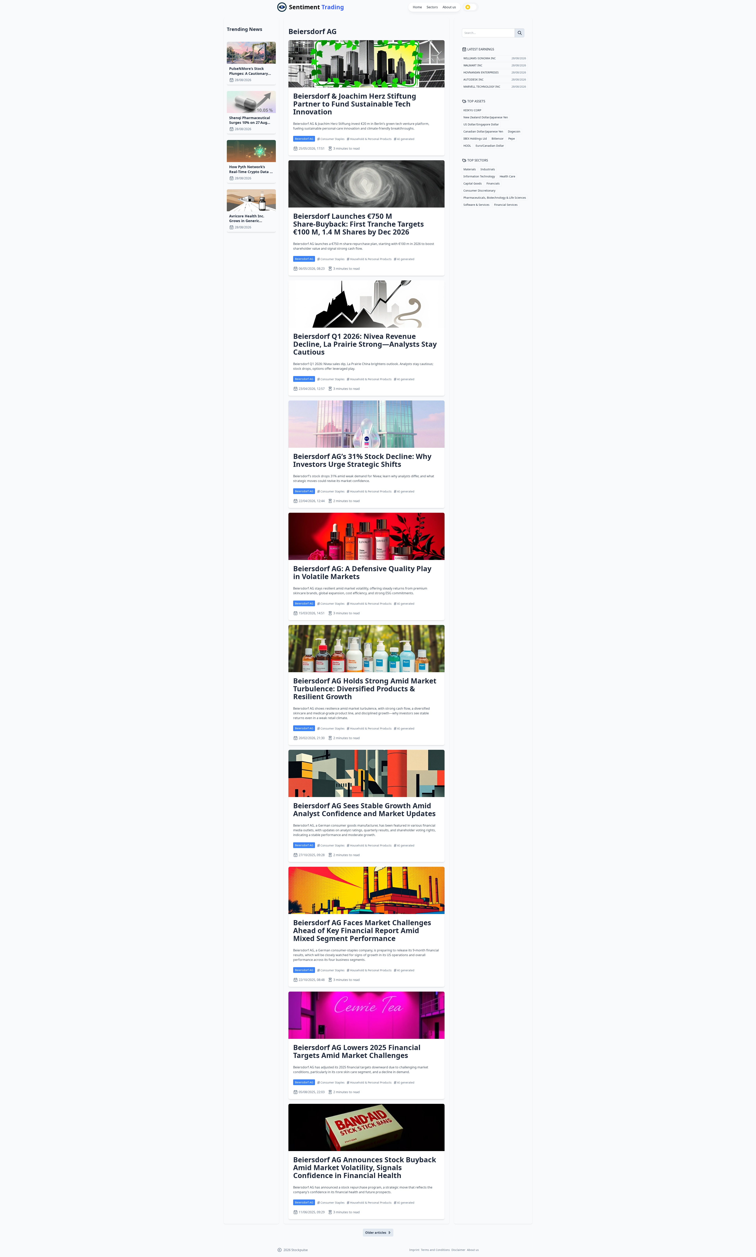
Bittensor (498, 138)
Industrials (488, 169)
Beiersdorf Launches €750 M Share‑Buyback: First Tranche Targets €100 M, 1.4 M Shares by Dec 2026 (358, 224)
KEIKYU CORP (472, 110)
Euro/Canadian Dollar (490, 145)
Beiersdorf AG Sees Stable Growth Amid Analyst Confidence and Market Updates (364, 809)
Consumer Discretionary (479, 190)
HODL (467, 145)
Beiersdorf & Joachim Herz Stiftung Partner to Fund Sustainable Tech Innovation (354, 104)
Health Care (507, 176)
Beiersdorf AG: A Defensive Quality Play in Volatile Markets (362, 572)
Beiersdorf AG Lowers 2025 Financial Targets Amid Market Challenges (357, 1051)
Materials (469, 169)
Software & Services (476, 205)
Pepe (511, 138)
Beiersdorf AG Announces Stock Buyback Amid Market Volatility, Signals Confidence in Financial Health (364, 1167)
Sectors (432, 7)
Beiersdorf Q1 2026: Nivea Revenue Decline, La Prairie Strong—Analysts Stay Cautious (365, 344)
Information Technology (479, 176)
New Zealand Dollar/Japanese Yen (485, 117)
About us (449, 7)
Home (417, 7)
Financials (493, 183)
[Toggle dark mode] (470, 7)
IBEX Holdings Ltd (475, 138)
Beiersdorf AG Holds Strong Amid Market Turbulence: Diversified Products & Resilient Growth (364, 688)
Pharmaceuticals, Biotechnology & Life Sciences (494, 197)
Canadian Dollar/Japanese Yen (483, 131)
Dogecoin (514, 131)
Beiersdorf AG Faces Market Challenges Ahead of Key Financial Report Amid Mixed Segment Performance (362, 930)
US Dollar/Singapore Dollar (481, 124)
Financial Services (506, 205)
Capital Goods (472, 183)
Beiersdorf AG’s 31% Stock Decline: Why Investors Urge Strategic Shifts (362, 460)
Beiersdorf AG (304, 139)
